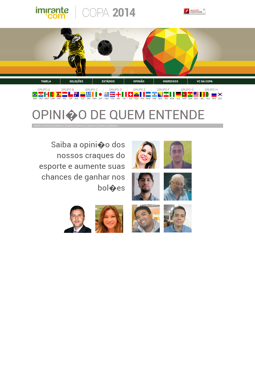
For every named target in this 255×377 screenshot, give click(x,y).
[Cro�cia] (40, 95)
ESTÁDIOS (108, 81)
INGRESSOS (170, 81)
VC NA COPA (205, 81)
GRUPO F (91, 125)
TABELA (46, 81)
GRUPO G (102, 125)
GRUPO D (70, 125)
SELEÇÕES (76, 81)
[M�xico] (46, 95)
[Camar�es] (52, 95)
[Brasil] (34, 95)
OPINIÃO (138, 81)
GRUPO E (81, 125)
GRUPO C (59, 125)
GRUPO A (38, 125)
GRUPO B (49, 125)
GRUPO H (113, 125)
